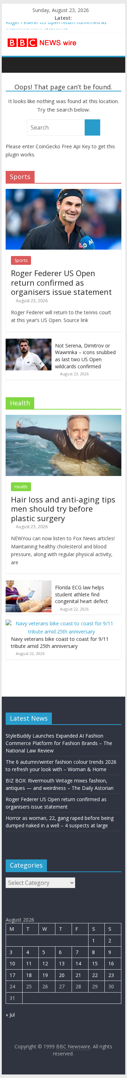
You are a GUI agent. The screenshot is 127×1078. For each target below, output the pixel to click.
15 (95, 963)
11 (29, 963)
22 (95, 975)
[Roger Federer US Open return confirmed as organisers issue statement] (63, 192)
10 (12, 963)
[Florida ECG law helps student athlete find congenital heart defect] (29, 584)
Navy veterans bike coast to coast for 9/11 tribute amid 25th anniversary (60, 642)
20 (62, 975)
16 (111, 963)
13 (62, 963)
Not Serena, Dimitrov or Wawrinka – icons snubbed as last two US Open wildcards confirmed (85, 356)
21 (78, 975)
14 (78, 963)
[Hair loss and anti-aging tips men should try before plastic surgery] (63, 418)
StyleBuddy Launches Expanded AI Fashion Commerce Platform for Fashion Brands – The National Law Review (59, 743)
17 (12, 975)
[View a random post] (114, 64)
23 (111, 975)
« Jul (10, 1014)
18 (29, 975)
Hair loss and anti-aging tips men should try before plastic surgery (63, 508)
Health (21, 487)
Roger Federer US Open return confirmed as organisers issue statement (61, 282)
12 (45, 963)
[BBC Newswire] (13, 64)
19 (45, 975)
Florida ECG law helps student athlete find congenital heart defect (81, 594)
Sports (21, 260)
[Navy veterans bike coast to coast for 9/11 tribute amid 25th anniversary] (62, 623)
